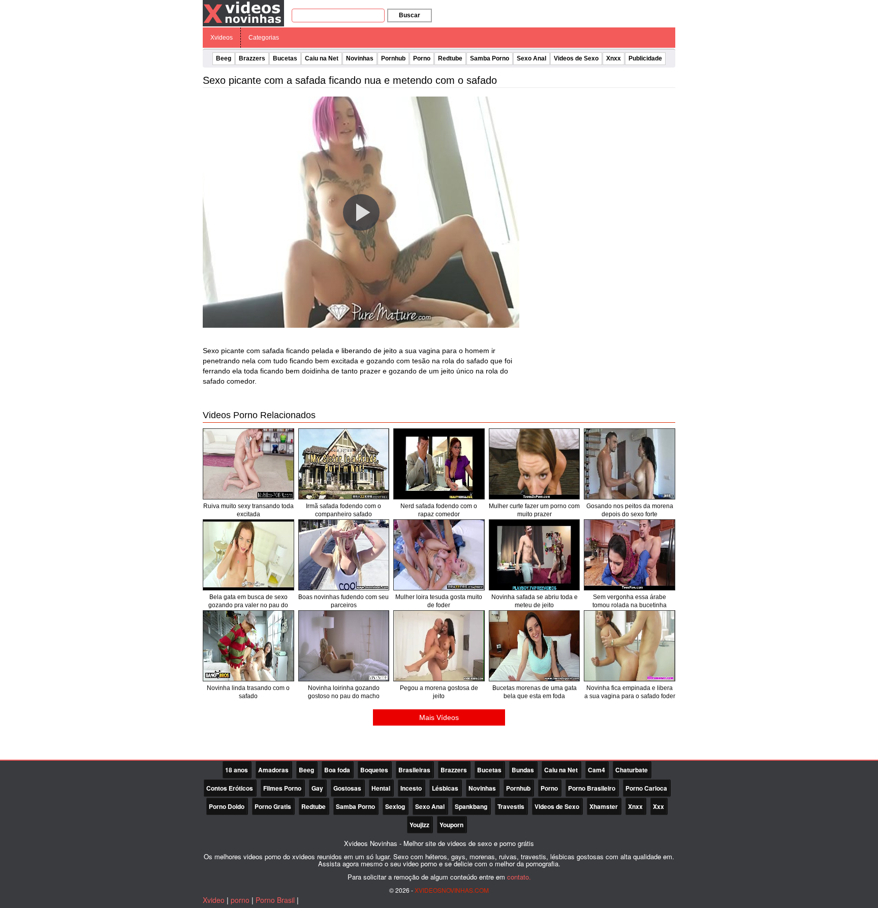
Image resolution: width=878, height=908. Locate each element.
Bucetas (285, 58)
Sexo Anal (531, 58)
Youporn (451, 824)
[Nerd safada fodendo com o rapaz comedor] (439, 464)
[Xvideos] (243, 12)
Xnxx (613, 58)
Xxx (658, 806)
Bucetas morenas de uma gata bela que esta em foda (534, 692)
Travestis (510, 806)
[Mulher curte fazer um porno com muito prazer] (534, 464)
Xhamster (603, 806)
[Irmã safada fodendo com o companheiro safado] (344, 464)
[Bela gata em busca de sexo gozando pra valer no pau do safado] (248, 555)
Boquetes (374, 769)
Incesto (411, 788)
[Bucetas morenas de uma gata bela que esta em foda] (534, 646)
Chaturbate (631, 769)
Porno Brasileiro (591, 788)
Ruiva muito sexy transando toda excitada (248, 510)
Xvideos (221, 37)
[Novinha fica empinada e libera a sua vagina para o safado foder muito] (629, 646)
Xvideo (214, 900)
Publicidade (645, 58)
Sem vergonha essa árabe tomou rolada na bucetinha (629, 601)
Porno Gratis (273, 806)
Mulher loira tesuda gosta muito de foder (438, 601)
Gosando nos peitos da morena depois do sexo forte (629, 510)
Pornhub (393, 58)
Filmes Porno (282, 788)
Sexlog (395, 806)
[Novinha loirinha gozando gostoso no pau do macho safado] (344, 646)
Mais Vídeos (439, 717)
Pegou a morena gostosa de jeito (439, 692)
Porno (421, 58)
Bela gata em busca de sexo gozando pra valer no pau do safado (248, 605)
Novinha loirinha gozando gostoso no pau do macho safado (344, 696)
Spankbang (471, 806)
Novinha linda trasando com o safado (248, 692)
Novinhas (359, 58)
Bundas (523, 769)
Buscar (409, 15)
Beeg (223, 58)
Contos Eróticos (229, 788)
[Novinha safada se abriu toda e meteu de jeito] (534, 555)
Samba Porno (489, 58)
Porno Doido (226, 806)
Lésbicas (445, 788)
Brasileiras (414, 769)
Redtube (450, 58)
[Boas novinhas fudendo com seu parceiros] (344, 555)
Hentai (380, 788)
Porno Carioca (646, 788)
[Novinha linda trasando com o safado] (248, 646)
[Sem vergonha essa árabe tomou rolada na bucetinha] (629, 555)
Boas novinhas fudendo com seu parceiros (343, 601)
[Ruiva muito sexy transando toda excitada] (248, 464)
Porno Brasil (275, 900)
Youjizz (419, 824)
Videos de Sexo (576, 58)
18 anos (236, 769)
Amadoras (273, 769)
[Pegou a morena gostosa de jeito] (439, 646)
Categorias (263, 37)
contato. (519, 877)
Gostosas (347, 788)
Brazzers (252, 58)
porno (240, 900)
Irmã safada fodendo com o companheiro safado (343, 510)
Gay (317, 788)
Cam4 (596, 769)
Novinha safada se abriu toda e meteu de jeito (534, 601)
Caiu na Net (321, 58)
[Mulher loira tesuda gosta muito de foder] (439, 555)
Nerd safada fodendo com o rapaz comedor (438, 510)
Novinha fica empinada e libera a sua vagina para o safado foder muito (629, 696)
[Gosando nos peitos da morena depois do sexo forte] (629, 464)
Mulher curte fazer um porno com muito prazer (534, 510)
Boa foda (337, 769)
